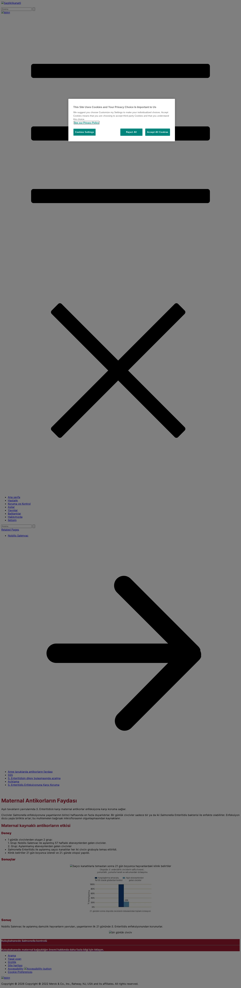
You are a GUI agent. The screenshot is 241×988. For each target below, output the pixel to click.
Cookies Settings (84, 132)
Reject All (131, 132)
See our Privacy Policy (86, 122)
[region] (121, 120)
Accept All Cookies (157, 132)
